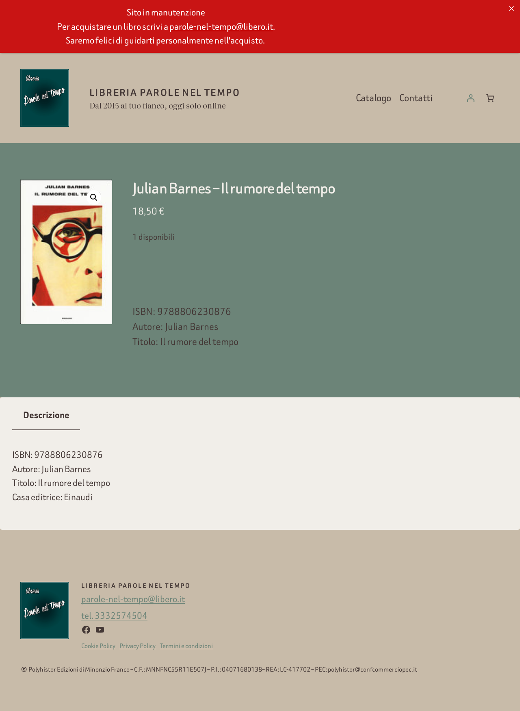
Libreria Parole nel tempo (164, 93)
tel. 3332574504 (114, 615)
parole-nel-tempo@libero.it (133, 598)
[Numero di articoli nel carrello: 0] (490, 98)
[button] (94, 197)
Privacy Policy (137, 645)
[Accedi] (471, 98)
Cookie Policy (98, 645)
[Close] (511, 8)
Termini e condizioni (186, 645)
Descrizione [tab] (46, 415)
